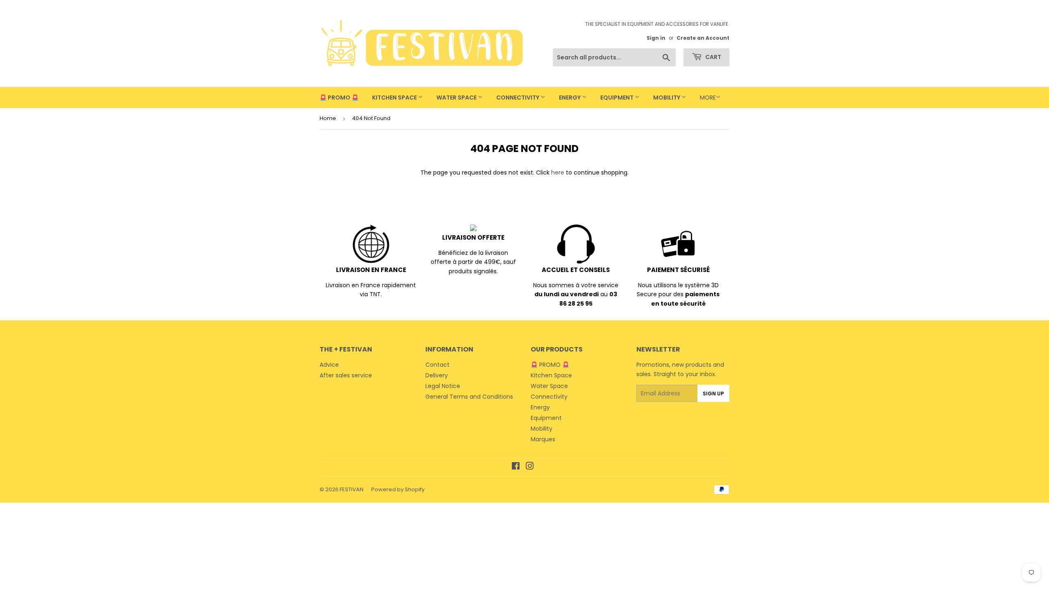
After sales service (346, 375)
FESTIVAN (351, 489)
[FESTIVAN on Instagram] (530, 467)
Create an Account (703, 38)
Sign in (656, 38)
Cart (712, 57)
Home (328, 118)
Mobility (667, 97)
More (708, 97)
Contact (437, 365)
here (557, 172)
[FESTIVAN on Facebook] (515, 467)
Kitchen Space (395, 97)
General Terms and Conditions (469, 397)
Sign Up (713, 393)
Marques (543, 439)
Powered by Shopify (398, 489)
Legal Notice (442, 386)
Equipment (617, 97)
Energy (570, 97)
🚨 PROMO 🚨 (339, 97)
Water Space (457, 97)
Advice (329, 365)
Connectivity (518, 97)
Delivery (436, 375)
